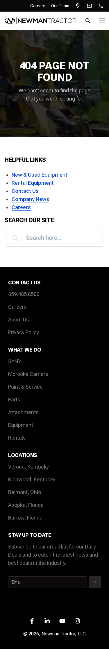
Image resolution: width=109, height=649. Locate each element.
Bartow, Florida (25, 518)
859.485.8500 (24, 294)
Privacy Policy (23, 332)
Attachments (23, 412)
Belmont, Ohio (24, 492)
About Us (18, 320)
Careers (37, 5)
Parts (14, 399)
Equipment (20, 425)
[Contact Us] (89, 6)
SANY (14, 361)
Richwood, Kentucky (31, 479)
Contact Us (25, 191)
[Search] (88, 21)
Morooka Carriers (28, 374)
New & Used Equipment (39, 175)
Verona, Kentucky (28, 467)
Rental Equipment (33, 183)
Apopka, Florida (26, 505)
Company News (30, 199)
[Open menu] (102, 21)
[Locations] (78, 6)
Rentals (17, 438)
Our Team (60, 5)
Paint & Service (25, 387)
